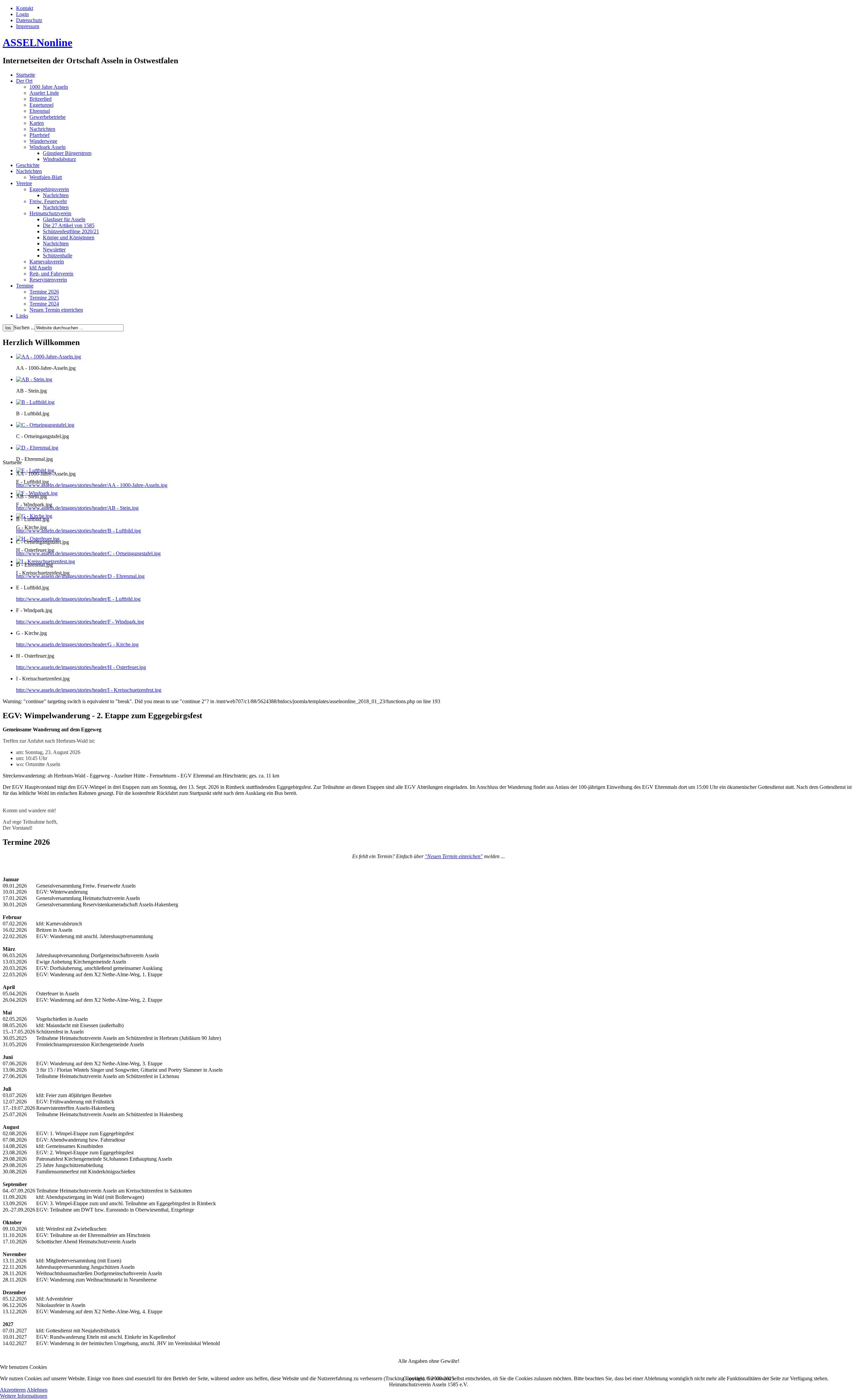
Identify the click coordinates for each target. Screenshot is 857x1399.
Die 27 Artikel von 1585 (68, 225)
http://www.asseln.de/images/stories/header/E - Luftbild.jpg (78, 599)
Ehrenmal (39, 111)
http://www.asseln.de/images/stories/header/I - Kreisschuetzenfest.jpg (88, 690)
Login (22, 14)
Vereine (24, 183)
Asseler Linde (44, 93)
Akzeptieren (13, 1390)
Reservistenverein (48, 279)
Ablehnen (37, 1390)
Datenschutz (29, 20)
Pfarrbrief (39, 135)
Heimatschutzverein (50, 213)
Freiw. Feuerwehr (48, 201)
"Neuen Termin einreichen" (454, 856)
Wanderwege (43, 141)
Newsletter (54, 249)
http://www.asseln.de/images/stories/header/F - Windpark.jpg (80, 622)
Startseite (25, 75)
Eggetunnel (41, 105)
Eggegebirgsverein (49, 189)
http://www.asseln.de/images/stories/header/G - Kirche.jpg (77, 644)
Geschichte (28, 165)
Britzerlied (40, 99)
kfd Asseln (40, 267)
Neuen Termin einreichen (56, 310)
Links (22, 316)
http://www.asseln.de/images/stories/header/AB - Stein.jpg (77, 508)
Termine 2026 (44, 292)
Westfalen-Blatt (45, 177)
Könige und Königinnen (68, 237)
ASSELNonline (37, 42)
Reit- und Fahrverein (51, 273)
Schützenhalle (57, 255)
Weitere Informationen (23, 1396)
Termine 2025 (44, 298)
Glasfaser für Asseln (64, 219)
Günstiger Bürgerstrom (67, 153)
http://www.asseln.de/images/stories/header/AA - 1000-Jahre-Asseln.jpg (91, 485)
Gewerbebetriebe (47, 117)
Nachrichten (42, 129)
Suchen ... (24, 327)
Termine (24, 286)
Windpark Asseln (47, 147)
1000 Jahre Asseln (48, 87)
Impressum (27, 26)
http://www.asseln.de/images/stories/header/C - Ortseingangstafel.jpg (88, 553)
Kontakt (24, 8)
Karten (36, 123)
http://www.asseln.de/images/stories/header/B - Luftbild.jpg (78, 530)
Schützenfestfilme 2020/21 (71, 231)
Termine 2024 (44, 304)
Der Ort (24, 81)
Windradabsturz (59, 159)
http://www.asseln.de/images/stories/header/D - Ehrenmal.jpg (80, 576)
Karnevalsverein (46, 261)
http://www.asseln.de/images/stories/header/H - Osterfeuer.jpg (81, 667)
